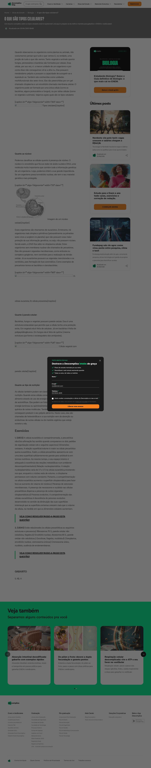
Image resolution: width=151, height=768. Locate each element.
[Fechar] (100, 360)
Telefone (55, 391)
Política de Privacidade (82, 401)
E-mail (54, 384)
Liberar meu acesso (75, 406)
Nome (54, 376)
